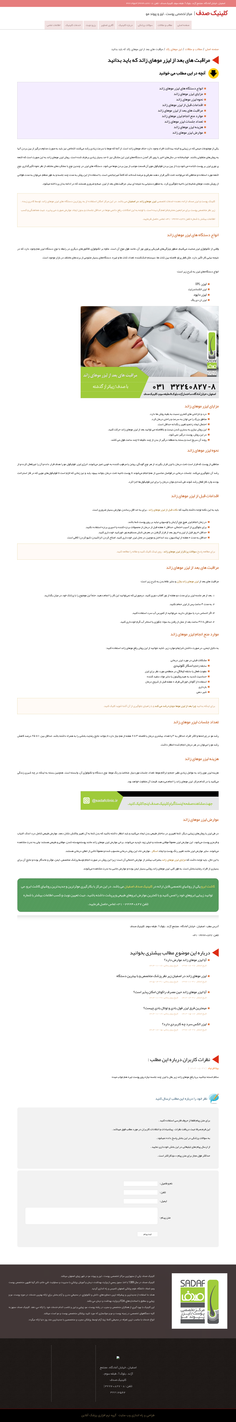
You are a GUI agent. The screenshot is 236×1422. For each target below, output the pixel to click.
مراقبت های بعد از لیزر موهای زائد (180, 110)
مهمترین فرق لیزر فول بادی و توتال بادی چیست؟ (175, 1007)
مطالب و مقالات (165, 25)
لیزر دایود (200, 294)
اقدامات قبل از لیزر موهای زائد (182, 104)
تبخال (181, 671)
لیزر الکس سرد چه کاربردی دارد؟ (184, 1023)
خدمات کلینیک (73, 25)
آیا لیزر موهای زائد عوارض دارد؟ (185, 959)
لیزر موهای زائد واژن (188, 581)
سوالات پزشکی (145, 25)
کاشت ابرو (208, 886)
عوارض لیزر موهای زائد (187, 132)
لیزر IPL (201, 283)
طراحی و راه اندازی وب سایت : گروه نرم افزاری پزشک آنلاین (118, 1415)
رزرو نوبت (91, 25)
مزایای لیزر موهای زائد (188, 93)
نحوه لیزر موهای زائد (189, 99)
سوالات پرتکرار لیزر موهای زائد (180, 551)
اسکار (155, 851)
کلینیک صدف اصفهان (138, 886)
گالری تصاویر (107, 25)
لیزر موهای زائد (174, 49)
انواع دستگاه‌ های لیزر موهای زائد (181, 88)
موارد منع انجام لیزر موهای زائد (182, 115)
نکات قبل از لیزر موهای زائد (163, 509)
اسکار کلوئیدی (183, 665)
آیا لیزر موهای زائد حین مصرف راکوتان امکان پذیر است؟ (170, 991)
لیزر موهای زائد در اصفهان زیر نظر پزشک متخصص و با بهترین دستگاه (161, 975)
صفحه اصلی (183, 25)
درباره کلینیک (126, 25)
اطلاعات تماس (53, 25)
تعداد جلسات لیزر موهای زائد (183, 121)
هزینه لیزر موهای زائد (188, 126)
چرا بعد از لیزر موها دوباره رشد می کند (175, 706)
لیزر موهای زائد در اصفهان (141, 201)
